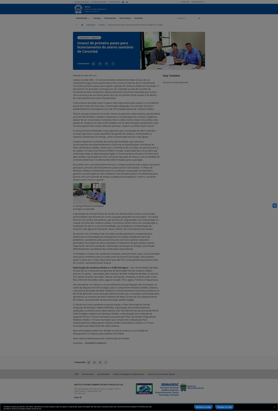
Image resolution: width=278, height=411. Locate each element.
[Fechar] (274, 407)
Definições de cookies (203, 407)
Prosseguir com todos (224, 407)
